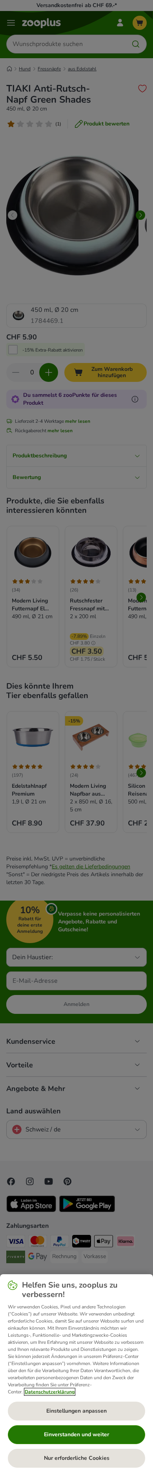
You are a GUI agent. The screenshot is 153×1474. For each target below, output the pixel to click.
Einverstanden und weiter (76, 1434)
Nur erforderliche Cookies (76, 1458)
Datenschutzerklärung (50, 1392)
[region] (76, 1374)
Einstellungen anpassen (76, 1411)
